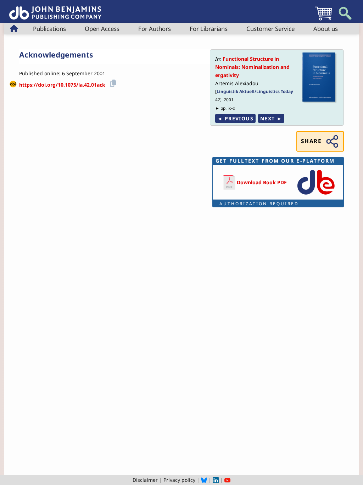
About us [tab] (325, 28)
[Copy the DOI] (111, 82)
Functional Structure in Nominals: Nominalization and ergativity (252, 66)
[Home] (55, 9)
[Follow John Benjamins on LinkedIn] (216, 479)
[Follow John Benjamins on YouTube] (227, 479)
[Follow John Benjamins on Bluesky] (204, 479)
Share (311, 141)
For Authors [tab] (154, 28)
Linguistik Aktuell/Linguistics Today (255, 91)
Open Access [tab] (102, 28)
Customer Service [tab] (270, 28)
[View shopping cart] (323, 20)
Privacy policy (179, 479)
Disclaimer (145, 479)
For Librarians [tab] (209, 28)
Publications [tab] (49, 28)
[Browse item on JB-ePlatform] (316, 195)
